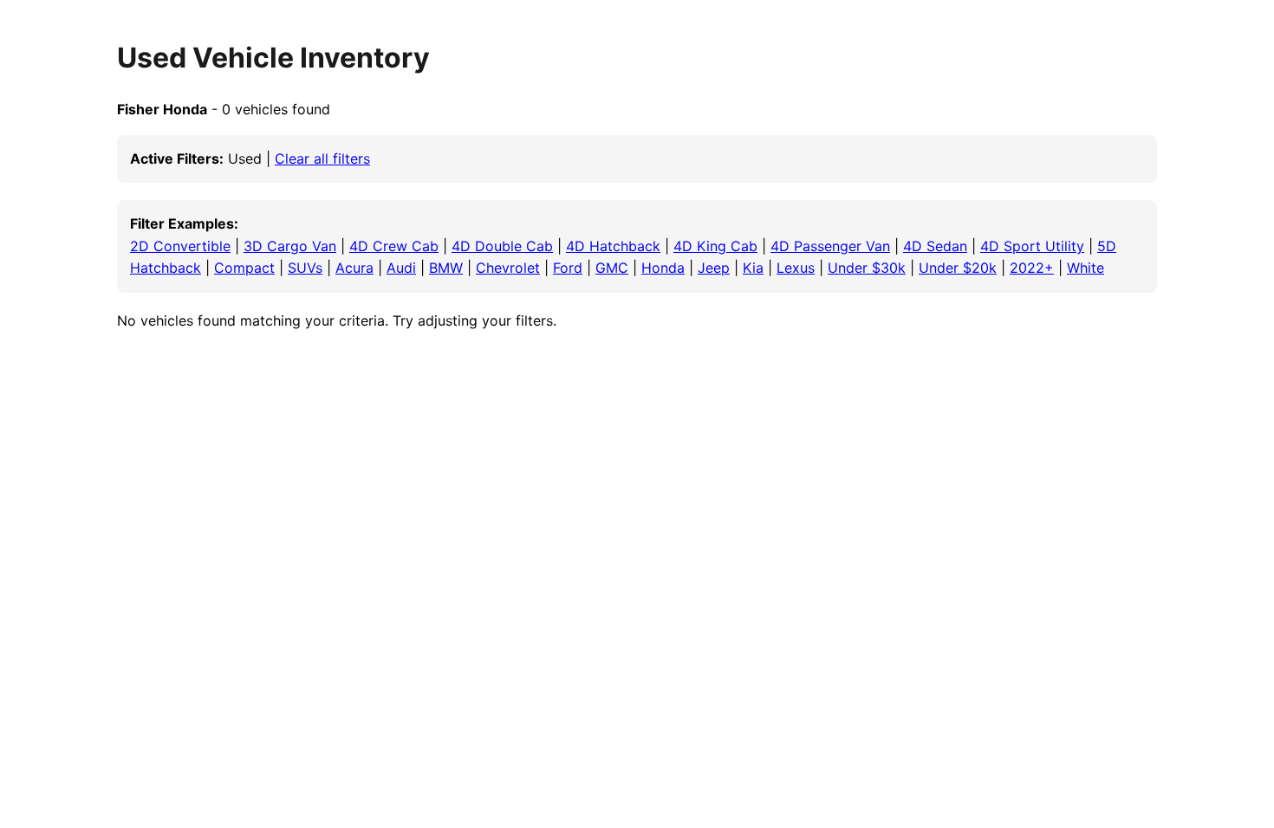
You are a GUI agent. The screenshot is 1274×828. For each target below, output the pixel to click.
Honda (663, 267)
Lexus (796, 267)
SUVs (305, 267)
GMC (611, 267)
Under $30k (867, 267)
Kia (753, 267)
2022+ (1032, 267)
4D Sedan (935, 246)
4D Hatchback (613, 246)
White (1085, 267)
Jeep (714, 267)
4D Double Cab (502, 246)
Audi (401, 267)
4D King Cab (715, 246)
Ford (567, 267)
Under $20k (958, 267)
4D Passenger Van (830, 246)
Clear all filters (322, 158)
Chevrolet (508, 267)
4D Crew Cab (394, 246)
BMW (446, 267)
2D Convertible (180, 246)
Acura (354, 267)
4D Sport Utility (1032, 246)
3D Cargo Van (290, 246)
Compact (244, 267)
